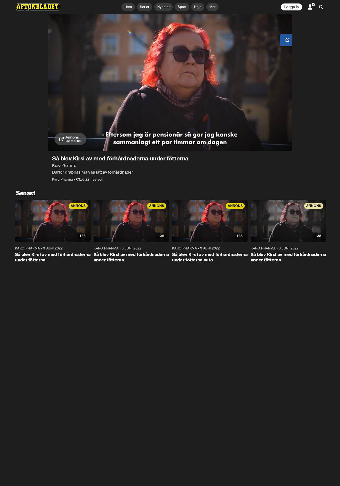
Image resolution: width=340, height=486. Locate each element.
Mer (212, 7)
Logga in (291, 7)
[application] (170, 82)
